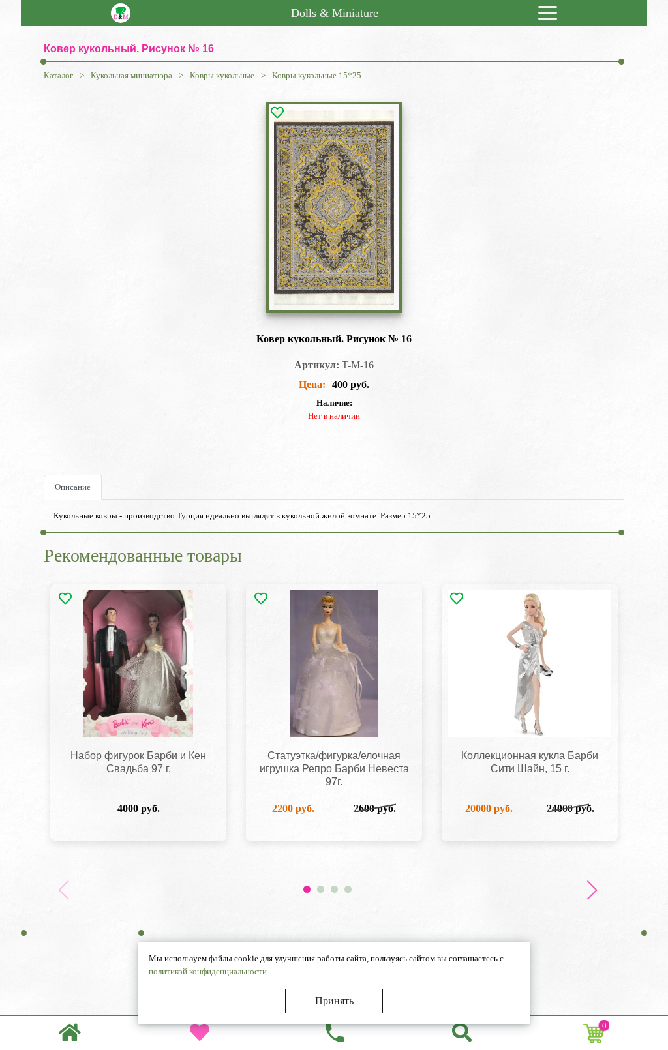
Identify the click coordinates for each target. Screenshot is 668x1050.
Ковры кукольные (222, 75)
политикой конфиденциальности (208, 971)
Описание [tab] (73, 487)
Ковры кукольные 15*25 (316, 75)
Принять (334, 1000)
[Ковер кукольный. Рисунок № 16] (334, 207)
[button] (591, 890)
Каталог (58, 75)
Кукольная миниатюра (131, 75)
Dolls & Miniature (334, 13)
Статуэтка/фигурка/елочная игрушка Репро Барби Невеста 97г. (334, 768)
